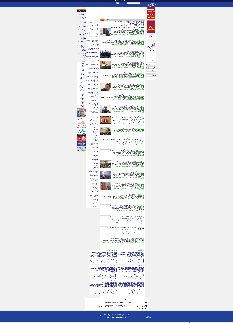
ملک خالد (96, 137)
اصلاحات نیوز (82, 91)
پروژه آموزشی (135, 111)
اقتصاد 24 (82, 99)
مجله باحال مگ (83, 15)
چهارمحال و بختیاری (116, 210)
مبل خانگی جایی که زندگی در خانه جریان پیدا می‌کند (107, 291)
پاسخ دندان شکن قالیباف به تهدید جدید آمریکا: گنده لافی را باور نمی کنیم (104, 259)
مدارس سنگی (141, 198)
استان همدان (142, 166)
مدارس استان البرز (125, 177)
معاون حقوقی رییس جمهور (93, 141)
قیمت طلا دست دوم (82, 14)
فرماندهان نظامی (95, 149)
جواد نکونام (96, 167)
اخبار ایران (82, 83)
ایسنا (143, 52)
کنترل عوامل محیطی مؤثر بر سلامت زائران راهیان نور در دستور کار (93, 85)
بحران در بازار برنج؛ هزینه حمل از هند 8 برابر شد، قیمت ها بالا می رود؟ (104, 261)
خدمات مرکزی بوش (82, 59)
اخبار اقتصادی (81, 82)
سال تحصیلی (138, 210)
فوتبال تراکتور (95, 153)
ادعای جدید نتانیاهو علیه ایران (139, 270)
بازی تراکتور (96, 107)
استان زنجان (117, 67)
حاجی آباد (142, 99)
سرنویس (139, 265)
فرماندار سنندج (125, 44)
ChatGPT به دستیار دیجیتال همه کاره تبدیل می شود (107, 267)
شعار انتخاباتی (95, 156)
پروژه (133, 44)
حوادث (110, 4)
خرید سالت (84, 51)
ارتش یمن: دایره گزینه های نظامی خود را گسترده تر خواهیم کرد (132, 252)
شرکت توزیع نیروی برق (94, 177)
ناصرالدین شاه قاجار (94, 144)
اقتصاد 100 (82, 98)
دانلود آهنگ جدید (95, 199)
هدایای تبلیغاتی (83, 50)
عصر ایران (142, 195)
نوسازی (116, 77)
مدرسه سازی (137, 144)
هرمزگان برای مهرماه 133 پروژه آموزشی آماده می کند (134, 24)
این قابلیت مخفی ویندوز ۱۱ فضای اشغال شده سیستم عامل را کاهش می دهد (103, 268)
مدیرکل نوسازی (137, 77)
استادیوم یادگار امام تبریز (93, 168)
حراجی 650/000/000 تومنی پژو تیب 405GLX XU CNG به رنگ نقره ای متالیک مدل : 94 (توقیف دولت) (98, 276)
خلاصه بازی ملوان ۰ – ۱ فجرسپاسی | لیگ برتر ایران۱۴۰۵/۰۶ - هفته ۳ (131, 262)
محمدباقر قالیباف (95, 196)
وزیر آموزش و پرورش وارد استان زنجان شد (136, 23)
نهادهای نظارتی (95, 155)
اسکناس (82, 89)
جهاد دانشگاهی (141, 111)
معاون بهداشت (95, 161)
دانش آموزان (125, 210)
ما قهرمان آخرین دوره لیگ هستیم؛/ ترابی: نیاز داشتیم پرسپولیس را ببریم (131, 268)
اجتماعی (131, 4)
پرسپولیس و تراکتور (94, 100)
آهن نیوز (82, 77)
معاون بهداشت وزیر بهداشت (93, 169)
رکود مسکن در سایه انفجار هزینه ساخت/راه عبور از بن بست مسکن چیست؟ (130, 275)
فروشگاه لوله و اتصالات (82, 33)
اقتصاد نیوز (82, 106)
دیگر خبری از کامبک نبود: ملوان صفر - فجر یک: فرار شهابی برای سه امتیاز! (103, 286)
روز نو (140, 287)
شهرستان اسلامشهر (140, 223)
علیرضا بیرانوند (95, 204)
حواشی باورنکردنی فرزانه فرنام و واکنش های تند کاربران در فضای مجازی (92, 90)
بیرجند (136, 99)
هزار (123, 34)
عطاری (85, 31)
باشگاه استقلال (95, 105)
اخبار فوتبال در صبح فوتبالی (140, 257)
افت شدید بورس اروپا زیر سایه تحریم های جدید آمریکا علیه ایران (105, 270)
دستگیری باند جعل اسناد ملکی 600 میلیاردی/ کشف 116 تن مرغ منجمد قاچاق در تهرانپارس (92, 77)
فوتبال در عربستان (95, 135)
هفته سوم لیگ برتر (95, 104)
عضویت (85, 0)
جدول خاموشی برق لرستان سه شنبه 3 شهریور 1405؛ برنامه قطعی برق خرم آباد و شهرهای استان (92, 47)
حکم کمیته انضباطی (94, 191)
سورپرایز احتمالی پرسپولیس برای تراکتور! (136, 278)
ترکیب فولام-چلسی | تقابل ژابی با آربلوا (109, 282)
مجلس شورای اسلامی (94, 112)
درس (121, 34)
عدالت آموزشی (128, 131)
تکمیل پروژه (123, 131)
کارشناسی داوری (95, 157)
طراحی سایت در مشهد (82, 23)
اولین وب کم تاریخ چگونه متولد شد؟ (110, 271)
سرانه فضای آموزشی (133, 177)
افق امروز (82, 95)
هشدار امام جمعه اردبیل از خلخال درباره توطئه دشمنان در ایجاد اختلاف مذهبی (103, 263)
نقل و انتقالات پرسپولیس (93, 171)
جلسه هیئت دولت (95, 159)
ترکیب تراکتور (95, 108)
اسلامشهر (116, 222)
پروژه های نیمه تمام (130, 242)
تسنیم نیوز (142, 30)
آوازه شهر (82, 74)
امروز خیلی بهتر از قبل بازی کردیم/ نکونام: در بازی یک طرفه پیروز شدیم (131, 267)
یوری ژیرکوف (95, 113)
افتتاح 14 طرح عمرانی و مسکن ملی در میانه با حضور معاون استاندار (104, 262)
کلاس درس (127, 34)
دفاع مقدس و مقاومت (94, 145)
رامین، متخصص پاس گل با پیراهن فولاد (110, 283)
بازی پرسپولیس (95, 101)
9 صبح (83, 66)
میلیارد (130, 44)
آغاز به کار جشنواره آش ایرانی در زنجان (137, 253)
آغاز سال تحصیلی (132, 210)
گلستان (115, 123)
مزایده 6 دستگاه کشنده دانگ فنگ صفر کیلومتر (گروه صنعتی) (106, 275)
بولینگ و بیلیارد (95, 129)
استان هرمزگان (121, 144)
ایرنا (143, 151)
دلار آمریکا (96, 165)
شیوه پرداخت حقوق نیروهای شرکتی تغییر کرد (136, 292)
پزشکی (120, 4)
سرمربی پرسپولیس (94, 203)
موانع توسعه (96, 163)
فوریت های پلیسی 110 (94, 195)
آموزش (142, 56)
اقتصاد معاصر (81, 105)
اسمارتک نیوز (82, 90)
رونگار (112, 280)
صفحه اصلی (154, 0)
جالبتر (143, 239)
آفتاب (83, 71)
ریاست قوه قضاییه (95, 200)
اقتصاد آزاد (139, 272)
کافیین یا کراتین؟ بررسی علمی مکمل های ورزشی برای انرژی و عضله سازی (103, 260)
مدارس (134, 198)
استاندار (136, 155)
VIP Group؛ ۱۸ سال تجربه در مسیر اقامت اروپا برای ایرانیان (106, 293)
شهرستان (130, 155)
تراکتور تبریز (96, 160)
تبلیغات (112, 287)
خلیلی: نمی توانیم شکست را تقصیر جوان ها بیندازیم (135, 255)
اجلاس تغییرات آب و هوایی (93, 124)
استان (143, 68)
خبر (150, 0)
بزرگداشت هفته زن (94, 119)
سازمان (117, 188)
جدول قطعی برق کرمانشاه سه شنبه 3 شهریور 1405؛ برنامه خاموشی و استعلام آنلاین (93, 27)
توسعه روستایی (114, 44)
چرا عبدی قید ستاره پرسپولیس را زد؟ (137, 291)
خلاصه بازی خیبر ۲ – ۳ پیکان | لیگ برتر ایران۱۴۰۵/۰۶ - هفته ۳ (133, 260)
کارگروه (133, 144)
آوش (83, 75)
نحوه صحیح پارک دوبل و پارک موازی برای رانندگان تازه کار (106, 253)
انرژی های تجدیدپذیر (94, 179)
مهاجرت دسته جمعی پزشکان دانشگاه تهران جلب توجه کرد (133, 290)
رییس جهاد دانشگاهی (121, 111)
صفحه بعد (142, 27)
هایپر (97, 116)
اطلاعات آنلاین (81, 93)
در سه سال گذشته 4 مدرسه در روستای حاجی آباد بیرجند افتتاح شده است (130, 25)
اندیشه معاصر (138, 280)
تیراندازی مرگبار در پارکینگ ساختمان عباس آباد (136, 289)
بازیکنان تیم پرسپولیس (94, 173)
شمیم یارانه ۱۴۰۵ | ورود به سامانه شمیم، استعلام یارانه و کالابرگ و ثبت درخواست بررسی (128, 285)
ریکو (97, 115)
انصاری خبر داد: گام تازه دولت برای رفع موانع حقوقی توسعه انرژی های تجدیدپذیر (92, 81)
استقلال (83, 87)
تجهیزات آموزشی (110, 242)
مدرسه (112, 34)
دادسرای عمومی (95, 123)
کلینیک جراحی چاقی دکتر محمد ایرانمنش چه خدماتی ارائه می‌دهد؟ (105, 290)
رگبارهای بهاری (95, 117)
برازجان (127, 111)
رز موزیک (84, 58)
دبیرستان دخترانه (141, 222)
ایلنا (143, 162)
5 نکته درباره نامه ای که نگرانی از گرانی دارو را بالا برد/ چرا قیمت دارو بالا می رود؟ (129, 276)
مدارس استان (123, 89)
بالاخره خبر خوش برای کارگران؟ (138, 274)
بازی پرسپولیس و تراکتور (93, 103)
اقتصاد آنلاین (82, 102)
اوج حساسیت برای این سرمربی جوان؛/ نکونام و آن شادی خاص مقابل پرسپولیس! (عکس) (128, 271)
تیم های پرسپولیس (95, 148)
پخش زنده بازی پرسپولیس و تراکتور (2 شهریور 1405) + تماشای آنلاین (92, 23)
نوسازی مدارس (131, 77)
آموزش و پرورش (138, 56)
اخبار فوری (82, 85)
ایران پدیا (84, 22)
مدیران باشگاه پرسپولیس (93, 172)
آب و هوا (147, 0)
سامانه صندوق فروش (94, 131)
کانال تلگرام (96, 133)
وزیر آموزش (117, 34)
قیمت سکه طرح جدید (94, 198)
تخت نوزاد (84, 25)
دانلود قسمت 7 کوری (113, 289)
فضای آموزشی (124, 77)
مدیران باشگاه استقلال (94, 143)
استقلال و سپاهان (95, 147)
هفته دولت (120, 44)
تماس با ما (138, 0)
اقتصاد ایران (82, 103)
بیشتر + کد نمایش (151, 77)
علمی (117, 4)
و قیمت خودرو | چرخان (109, 250)
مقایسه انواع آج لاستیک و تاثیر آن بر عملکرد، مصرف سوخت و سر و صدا (104, 255)
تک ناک (112, 265)
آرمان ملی (82, 67)
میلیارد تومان (142, 44)
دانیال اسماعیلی (95, 202)
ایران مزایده (111, 272)
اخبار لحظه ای (81, 86)
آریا (83, 69)
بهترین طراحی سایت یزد (81, 45)
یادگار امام (96, 164)
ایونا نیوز (142, 206)
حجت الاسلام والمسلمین (93, 175)
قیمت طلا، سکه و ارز (94, 180)
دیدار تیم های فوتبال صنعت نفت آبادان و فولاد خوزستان (134, 256)
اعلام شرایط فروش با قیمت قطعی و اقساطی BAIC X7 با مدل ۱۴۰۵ (104, 252)
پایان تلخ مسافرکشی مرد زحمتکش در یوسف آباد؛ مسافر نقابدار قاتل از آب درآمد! (92, 56)
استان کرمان (142, 89)
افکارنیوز (82, 97)
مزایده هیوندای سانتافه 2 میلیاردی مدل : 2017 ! (108, 274)
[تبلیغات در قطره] (81, 11)
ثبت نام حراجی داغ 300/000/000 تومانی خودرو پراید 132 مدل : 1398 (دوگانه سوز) (102, 277)
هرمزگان (142, 77)
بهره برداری (137, 44)
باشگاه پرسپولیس (95, 206)
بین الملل (106, 4)
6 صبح (83, 65)
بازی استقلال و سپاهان (94, 176)
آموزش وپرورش (133, 34)
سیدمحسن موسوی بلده (94, 120)
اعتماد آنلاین (82, 94)
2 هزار (123, 233)
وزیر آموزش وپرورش (140, 34)
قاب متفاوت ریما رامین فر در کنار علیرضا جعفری (135, 293)
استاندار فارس (141, 155)
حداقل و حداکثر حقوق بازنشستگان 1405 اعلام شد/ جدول (134, 277)
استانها (102, 4)
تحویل (129, 233)
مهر (143, 63)
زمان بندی (129, 144)
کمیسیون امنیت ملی (94, 194)
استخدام (134, 0)
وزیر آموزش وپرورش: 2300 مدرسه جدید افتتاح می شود (133, 22)
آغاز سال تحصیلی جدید (112, 99)
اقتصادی (135, 4)
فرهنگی (123, 4)
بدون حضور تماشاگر (94, 192)
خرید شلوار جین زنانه (82, 19)
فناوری (113, 4)
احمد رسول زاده (95, 127)
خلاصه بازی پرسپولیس (94, 111)
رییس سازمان (126, 188)
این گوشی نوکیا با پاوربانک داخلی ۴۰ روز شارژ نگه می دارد (106, 269)
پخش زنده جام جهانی (82, 34)
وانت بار (84, 43)
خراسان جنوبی (131, 99)
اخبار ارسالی (82, 81)
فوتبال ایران (96, 109)
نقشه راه (115, 198)
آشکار (83, 70)
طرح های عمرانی (124, 155)
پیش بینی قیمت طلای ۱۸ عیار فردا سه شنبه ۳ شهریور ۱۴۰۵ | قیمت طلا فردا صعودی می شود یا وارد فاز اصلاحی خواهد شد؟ (122, 286)
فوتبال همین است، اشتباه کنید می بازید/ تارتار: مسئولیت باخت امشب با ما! (103, 285)
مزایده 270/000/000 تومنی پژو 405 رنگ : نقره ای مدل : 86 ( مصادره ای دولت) (102, 278)
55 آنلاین (82, 63)
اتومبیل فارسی (81, 79)
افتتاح (139, 99)
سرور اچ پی (84, 37)
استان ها (124, 198)
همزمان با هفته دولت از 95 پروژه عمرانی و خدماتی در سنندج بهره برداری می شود (129, 21)
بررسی (116, 155)
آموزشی (139, 57)
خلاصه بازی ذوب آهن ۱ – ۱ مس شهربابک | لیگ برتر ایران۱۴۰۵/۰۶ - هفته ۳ (130, 261)
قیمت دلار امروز (83, 39)
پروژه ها (142, 211)
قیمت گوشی (84, 21)
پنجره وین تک (83, 38)
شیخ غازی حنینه (95, 136)
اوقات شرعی (143, 0)
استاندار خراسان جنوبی (124, 99)
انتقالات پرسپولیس (95, 188)
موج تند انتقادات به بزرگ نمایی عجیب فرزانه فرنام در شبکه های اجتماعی (93, 73)
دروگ (97, 125)
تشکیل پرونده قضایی (94, 187)
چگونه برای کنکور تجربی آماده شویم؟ (110, 292)
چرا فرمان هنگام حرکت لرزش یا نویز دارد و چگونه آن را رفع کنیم (105, 254)
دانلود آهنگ (96, 140)
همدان (132, 166)
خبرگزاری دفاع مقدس (140, 41)
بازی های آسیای (95, 139)
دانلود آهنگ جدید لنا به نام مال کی (92, 38)
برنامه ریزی (121, 188)
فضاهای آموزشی (134, 233)
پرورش (142, 57)
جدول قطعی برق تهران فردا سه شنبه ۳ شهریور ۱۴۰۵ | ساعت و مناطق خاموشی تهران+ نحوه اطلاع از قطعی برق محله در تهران (121, 283)
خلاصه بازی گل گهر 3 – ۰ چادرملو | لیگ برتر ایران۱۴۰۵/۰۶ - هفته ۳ (132, 259)
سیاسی (139, 4)
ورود (88, 0)
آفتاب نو (82, 73)
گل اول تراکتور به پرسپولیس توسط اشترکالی (136, 263)
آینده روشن (82, 78)
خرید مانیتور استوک (82, 46)
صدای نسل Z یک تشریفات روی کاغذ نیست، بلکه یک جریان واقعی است (104, 284)
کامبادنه (97, 121)
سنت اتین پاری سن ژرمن (93, 132)
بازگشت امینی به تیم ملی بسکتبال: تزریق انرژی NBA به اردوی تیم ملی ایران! (130, 269)
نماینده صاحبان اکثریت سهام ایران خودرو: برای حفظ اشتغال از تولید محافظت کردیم (102, 256)
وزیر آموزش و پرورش (133, 67)
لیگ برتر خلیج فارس (94, 190)
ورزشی (127, 4)
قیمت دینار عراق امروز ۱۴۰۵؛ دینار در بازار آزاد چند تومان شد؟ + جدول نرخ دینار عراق (129, 284)
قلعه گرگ (96, 128)
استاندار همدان (95, 152)
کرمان (138, 89)
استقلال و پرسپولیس (94, 184)
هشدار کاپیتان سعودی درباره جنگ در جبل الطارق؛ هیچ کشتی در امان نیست (131, 254)
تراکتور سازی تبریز (95, 183)
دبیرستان (120, 222)
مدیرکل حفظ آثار (95, 151)
